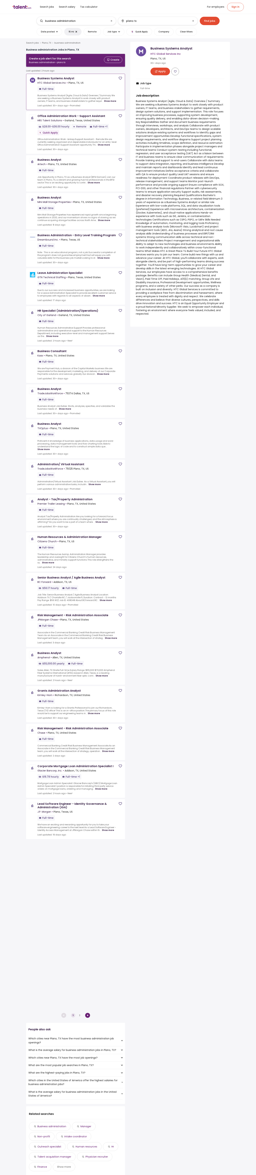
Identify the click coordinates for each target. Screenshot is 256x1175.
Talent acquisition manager (54, 1156)
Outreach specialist (49, 1146)
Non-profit (43, 1136)
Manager (85, 1126)
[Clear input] (111, 21)
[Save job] (120, 78)
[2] (87, 1015)
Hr (112, 1146)
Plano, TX (46, 43)
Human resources (86, 1146)
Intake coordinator (75, 1136)
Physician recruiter (97, 1156)
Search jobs (32, 43)
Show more (110, 101)
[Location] (155, 21)
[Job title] (73, 21)
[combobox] (76, 21)
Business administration (51, 1126)
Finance (42, 1167)
